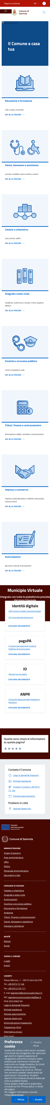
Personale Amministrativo (16, 870)
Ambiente (8, 912)
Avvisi (7, 945)
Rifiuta (23, 1099)
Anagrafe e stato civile (14, 895)
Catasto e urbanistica (14, 890)
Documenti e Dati (12, 875)
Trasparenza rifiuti (12, 1027)
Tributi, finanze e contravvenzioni (19, 917)
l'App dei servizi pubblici (17, 674)
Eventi (7, 965)
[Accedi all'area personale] (44, 3)
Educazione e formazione (15, 908)
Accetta (40, 1099)
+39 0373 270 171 (16, 988)
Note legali (9, 1036)
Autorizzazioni (10, 899)
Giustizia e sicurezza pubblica (17, 904)
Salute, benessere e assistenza (18, 921)
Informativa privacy (13, 1031)
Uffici (6, 862)
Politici (7, 866)
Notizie (7, 941)
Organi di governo (12, 853)
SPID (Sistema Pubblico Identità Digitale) (24, 611)
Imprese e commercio (14, 926)
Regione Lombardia (12, 3)
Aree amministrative (13, 857)
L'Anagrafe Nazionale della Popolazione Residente (24, 701)
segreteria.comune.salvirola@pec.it (24, 997)
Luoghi (7, 961)
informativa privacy (14, 1094)
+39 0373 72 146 (16, 984)
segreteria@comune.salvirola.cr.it (26, 993)
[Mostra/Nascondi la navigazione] (5, 11)
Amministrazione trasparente (18, 1023)
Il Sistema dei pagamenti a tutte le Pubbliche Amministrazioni (22, 647)
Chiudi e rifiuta (39, 1044)
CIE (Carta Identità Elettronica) (20, 617)
